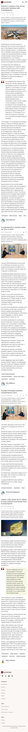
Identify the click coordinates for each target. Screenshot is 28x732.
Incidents (3, 698)
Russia (20, 215)
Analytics (3, 693)
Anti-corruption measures (7, 712)
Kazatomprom (5, 215)
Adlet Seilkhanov (10, 219)
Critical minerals (5, 653)
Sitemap (3, 720)
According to (5, 550)
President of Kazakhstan (7, 376)
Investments (12, 379)
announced (6, 19)
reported (12, 642)
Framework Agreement (17, 557)
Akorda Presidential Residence (8, 374)
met (2, 364)
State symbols (4, 709)
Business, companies (21, 656)
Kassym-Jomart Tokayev (19, 376)
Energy (23, 487)
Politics (3, 687)
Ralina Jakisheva (10, 660)
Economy (3, 690)
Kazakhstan (22, 653)
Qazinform (9, 360)
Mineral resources (13, 215)
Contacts (3, 723)
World (2, 695)
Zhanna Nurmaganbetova (13, 492)
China (25, 215)
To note (3, 480)
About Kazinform (5, 706)
